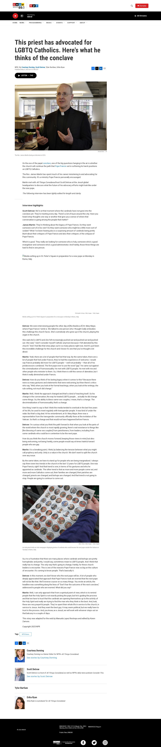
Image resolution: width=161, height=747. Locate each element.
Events (59, 23)
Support (71, 23)
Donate (142, 6)
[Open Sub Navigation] (26, 23)
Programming (35, 23)
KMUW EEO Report (94, 727)
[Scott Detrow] (20, 674)
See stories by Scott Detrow (39, 676)
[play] (15, 16)
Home (15, 23)
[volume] (22, 15)
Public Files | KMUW (66, 732)
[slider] (25, 16)
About (82, 23)
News (22, 23)
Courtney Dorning (28, 67)
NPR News (25, 634)
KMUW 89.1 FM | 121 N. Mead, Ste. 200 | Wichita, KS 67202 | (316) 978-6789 (72, 727)
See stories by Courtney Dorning (42, 657)
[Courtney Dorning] (20, 655)
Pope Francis (60, 166)
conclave (47, 163)
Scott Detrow (40, 67)
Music (49, 23)
